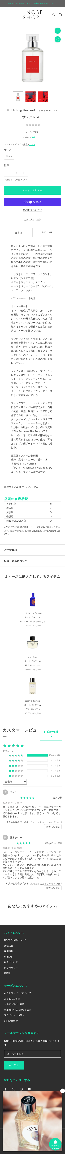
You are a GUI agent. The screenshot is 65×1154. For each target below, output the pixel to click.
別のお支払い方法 (32, 209)
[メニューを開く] (5, 14)
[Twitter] (13, 1089)
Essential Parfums (32, 700)
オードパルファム (48, 110)
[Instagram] (21, 1089)
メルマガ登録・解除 (14, 1004)
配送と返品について (16, 561)
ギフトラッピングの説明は (19, 144)
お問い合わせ (11, 1020)
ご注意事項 (10, 550)
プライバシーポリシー (15, 1015)
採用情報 (8, 951)
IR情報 (7, 973)
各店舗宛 (37, 530)
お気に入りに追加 (32, 219)
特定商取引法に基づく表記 (17, 1009)
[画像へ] (18, 96)
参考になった (53, 826)
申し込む (14, 1065)
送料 (33, 137)
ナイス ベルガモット (32, 709)
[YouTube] (29, 1089)
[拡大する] (58, 30)
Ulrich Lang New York (21, 110)
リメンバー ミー (32, 665)
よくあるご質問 (12, 998)
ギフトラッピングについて (17, 993)
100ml (9, 156)
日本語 (18, 232)
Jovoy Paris (32, 657)
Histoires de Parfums (33, 613)
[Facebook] (5, 1089)
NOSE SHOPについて (15, 940)
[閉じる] (62, 1091)
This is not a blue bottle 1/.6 (32, 621)
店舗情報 (8, 945)
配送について (11, 962)
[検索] (53, 14)
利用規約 (8, 956)
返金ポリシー (11, 967)
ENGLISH (46, 232)
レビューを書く (51, 733)
